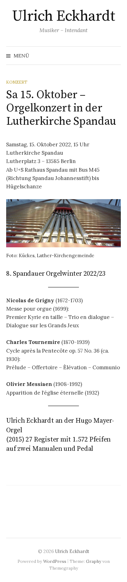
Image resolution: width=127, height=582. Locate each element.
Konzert (16, 82)
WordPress (54, 561)
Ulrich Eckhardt (63, 16)
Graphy (93, 561)
